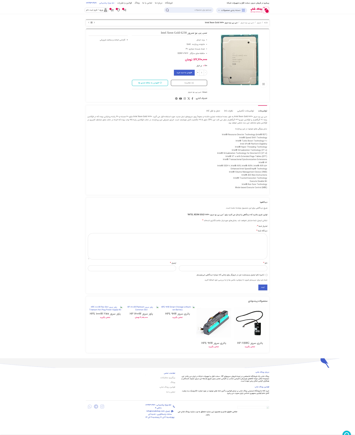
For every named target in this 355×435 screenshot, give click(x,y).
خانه (265, 22)
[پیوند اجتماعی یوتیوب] (180, 98)
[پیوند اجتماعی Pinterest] (176, 98)
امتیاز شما (262, 226)
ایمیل (173, 263)
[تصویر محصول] (250, 323)
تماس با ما (170, 392)
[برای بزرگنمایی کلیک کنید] (263, 84)
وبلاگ (172, 382)
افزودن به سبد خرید (184, 72)
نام (265, 263)
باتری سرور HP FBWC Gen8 (250, 344)
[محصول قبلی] (94, 22)
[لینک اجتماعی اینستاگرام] (185, 98)
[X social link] (189, 98)
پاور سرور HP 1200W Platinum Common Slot (141, 315)
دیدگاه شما (261, 230)
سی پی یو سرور (247, 22)
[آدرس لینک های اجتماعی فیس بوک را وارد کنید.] (192, 98)
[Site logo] (259, 9)
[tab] (262, 109)
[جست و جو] (167, 10)
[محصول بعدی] (88, 22)
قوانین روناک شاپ (167, 387)
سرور (258, 22)
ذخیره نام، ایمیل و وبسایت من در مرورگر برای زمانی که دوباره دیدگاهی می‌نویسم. (230, 275)
